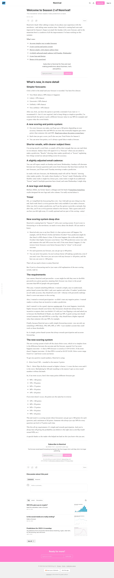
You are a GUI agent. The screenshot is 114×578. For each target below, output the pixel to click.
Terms (63, 566)
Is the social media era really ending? (41, 517)
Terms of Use (65, 459)
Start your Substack (52, 570)
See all (30, 541)
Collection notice (71, 566)
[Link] (24, 82)
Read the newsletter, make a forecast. (37, 507)
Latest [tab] (33, 500)
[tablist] (34, 479)
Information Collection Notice (56, 461)
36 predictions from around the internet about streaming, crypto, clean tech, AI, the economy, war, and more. (49, 531)
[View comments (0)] (32, 20)
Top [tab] (29, 500)
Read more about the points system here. (69, 133)
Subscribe (100, 3)
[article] (57, 508)
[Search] (89, 3)
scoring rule (58, 306)
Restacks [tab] (37, 479)
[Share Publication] (93, 3)
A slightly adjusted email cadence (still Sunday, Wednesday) (50, 53)
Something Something (77, 190)
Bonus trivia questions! (38, 59)
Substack (48, 574)
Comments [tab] (31, 479)
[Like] (28, 20)
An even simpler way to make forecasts (43, 43)
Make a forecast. (31, 519)
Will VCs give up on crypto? (37, 505)
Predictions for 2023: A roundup (39, 528)
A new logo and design (37, 56)
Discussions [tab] (39, 500)
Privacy (59, 566)
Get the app (65, 570)
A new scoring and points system (41, 46)
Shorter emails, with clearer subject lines (44, 50)
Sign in (109, 3)
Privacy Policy (69, 461)
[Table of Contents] (2, 289)
